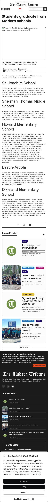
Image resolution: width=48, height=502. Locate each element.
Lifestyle (40, 268)
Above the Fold (28, 268)
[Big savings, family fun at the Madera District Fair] (11, 304)
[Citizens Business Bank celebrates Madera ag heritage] (5, 427)
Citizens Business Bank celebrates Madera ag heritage (23, 425)
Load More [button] (24, 347)
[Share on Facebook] (17, 224)
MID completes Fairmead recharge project (33, 328)
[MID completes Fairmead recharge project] (11, 331)
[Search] (45, 9)
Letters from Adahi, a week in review (33, 277)
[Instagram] (5, 9)
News (24, 241)
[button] (20, 9)
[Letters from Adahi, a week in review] (11, 277)
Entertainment (28, 294)
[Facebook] (2, 9)
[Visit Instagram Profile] (24, 224)
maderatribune (26, 251)
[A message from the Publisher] (11, 251)
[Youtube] (8, 9)
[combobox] (36, 9)
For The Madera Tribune (28, 281)
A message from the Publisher (31, 246)
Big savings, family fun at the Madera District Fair (32, 301)
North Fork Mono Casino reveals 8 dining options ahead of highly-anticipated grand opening (26, 433)
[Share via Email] (30, 224)
